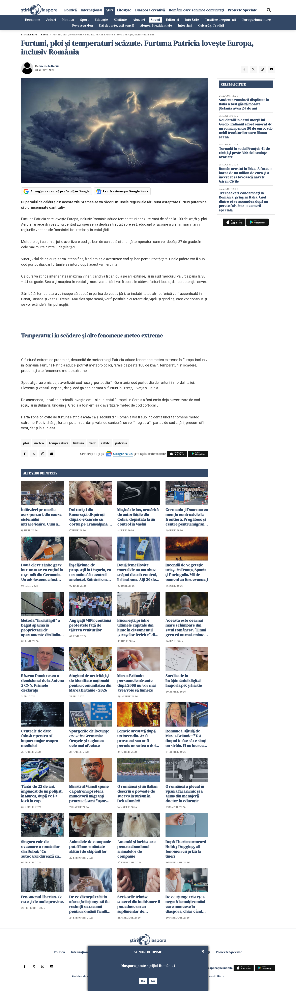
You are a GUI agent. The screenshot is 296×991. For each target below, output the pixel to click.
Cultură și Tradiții (211, 25)
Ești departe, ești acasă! (116, 25)
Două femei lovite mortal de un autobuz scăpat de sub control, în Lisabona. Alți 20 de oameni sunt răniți (137, 572)
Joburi (51, 19)
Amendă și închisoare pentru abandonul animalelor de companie (136, 849)
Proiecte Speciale (242, 10)
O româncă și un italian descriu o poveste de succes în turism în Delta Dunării (137, 793)
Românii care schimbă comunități (196, 10)
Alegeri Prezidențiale (156, 25)
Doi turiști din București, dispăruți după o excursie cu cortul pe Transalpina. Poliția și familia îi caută (89, 516)
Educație (101, 19)
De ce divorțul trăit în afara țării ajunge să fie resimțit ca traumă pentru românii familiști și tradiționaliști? (90, 904)
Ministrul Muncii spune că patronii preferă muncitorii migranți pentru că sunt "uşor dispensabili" (89, 793)
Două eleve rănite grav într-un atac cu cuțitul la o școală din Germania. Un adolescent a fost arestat (42, 572)
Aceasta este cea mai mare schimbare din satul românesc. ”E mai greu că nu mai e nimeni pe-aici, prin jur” (187, 627)
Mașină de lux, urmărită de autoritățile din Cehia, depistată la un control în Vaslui (138, 516)
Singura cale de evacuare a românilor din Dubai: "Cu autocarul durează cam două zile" (41, 849)
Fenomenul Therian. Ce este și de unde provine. (42, 899)
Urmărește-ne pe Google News (125, 191)
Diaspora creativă (150, 10)
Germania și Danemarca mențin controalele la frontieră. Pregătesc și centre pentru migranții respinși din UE (187, 516)
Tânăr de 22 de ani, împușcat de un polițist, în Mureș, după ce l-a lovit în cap (42, 793)
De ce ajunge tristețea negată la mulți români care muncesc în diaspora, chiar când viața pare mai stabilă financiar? (185, 904)
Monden (68, 19)
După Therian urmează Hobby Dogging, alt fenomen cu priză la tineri (186, 849)
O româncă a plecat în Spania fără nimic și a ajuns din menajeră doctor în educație (185, 793)
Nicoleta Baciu (49, 66)
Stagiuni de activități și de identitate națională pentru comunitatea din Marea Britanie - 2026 (90, 683)
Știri (109, 10)
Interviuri (185, 25)
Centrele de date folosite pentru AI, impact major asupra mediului (39, 738)
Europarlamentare (256, 19)
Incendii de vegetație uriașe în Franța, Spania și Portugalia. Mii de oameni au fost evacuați (187, 572)
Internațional (91, 10)
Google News (123, 453)
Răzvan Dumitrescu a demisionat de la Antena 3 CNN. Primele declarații (42, 683)
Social (155, 19)
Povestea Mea (82, 25)
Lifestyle (124, 10)
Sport (84, 19)
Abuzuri (139, 19)
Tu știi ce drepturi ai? (220, 19)
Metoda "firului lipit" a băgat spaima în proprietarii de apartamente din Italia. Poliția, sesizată (41, 627)
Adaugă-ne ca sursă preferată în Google (60, 191)
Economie (32, 19)
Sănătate (120, 19)
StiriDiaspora (29, 34)
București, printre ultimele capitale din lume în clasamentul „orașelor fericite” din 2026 (137, 627)
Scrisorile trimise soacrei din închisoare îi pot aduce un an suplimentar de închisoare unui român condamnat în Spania (138, 904)
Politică (70, 10)
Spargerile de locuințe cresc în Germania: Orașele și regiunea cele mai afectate (89, 738)
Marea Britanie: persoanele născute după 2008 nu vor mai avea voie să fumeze (136, 683)
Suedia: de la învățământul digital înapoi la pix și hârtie (184, 680)
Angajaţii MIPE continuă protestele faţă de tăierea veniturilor (90, 625)
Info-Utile (192, 19)
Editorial (172, 19)
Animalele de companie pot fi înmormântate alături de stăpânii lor (90, 846)
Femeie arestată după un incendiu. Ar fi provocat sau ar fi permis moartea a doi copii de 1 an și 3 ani (136, 738)
